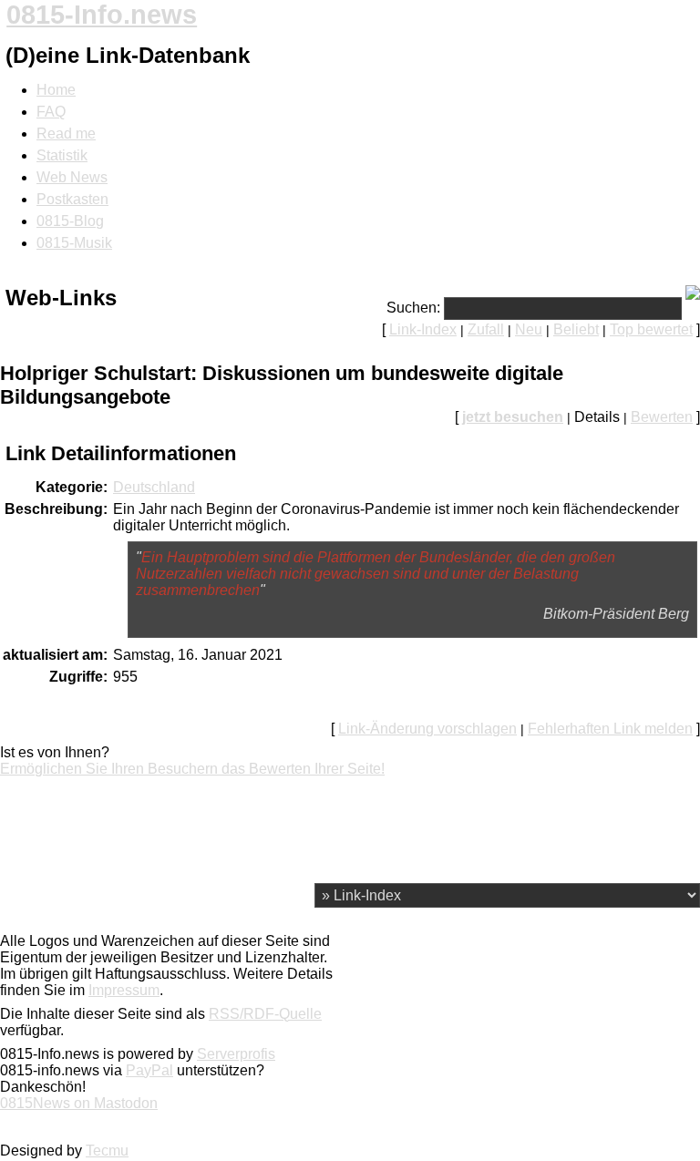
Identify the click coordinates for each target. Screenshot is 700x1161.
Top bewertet (651, 329)
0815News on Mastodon (79, 1103)
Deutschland (154, 487)
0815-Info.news (101, 14)
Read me (66, 133)
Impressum (124, 990)
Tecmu (107, 1150)
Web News (72, 177)
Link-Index (423, 329)
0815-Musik (74, 243)
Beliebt (576, 329)
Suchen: (413, 307)
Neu (528, 329)
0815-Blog (70, 221)
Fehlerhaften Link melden (610, 728)
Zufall (486, 329)
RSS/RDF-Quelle (265, 1014)
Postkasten (72, 199)
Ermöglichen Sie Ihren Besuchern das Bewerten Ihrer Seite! (192, 768)
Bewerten (662, 417)
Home (56, 90)
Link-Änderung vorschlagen (427, 728)
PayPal (149, 1070)
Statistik (62, 155)
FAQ (51, 111)
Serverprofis (236, 1054)
